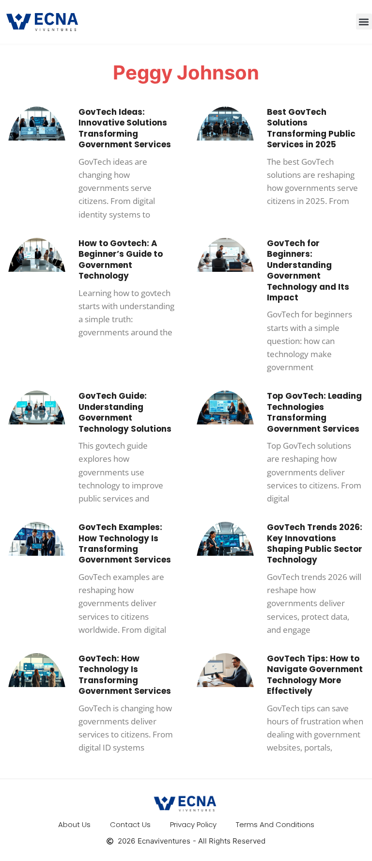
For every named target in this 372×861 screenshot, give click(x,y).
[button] (364, 22)
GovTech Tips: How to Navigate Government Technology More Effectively (315, 675)
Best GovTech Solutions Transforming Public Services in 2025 (311, 128)
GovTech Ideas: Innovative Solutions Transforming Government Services (124, 128)
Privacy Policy (193, 824)
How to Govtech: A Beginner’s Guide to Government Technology (120, 259)
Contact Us (130, 824)
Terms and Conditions (275, 824)
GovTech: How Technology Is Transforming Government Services (124, 675)
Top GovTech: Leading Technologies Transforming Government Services (314, 412)
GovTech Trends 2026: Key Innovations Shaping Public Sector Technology (314, 543)
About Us (74, 824)
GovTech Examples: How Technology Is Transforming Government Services (124, 543)
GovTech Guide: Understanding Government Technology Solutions (124, 412)
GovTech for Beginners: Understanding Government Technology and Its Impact (308, 270)
